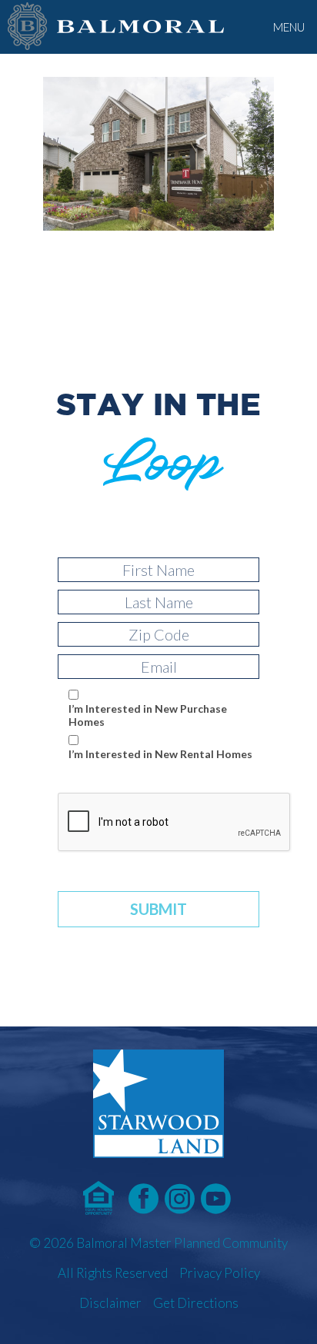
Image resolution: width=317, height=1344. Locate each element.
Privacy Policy (219, 1273)
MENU (289, 27)
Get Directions (196, 1303)
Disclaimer (110, 1303)
